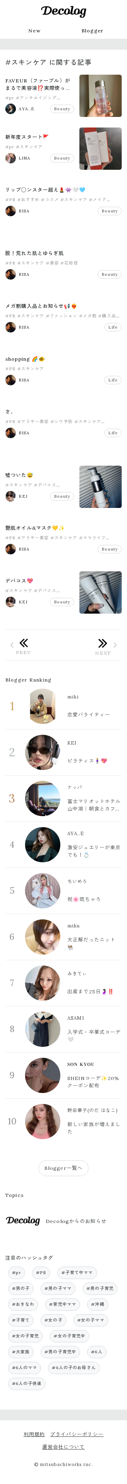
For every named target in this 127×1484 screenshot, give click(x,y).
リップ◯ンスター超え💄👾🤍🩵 (45, 190)
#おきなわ (23, 1304)
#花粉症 (69, 263)
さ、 (10, 412)
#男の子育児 (100, 1288)
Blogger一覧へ (63, 1168)
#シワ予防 (61, 421)
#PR (10, 199)
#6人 (96, 1351)
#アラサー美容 (33, 421)
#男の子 (21, 1288)
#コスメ (50, 199)
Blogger (92, 30)
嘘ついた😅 (19, 475)
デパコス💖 (19, 581)
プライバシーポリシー (76, 1434)
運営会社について (63, 1447)
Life (113, 327)
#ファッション (62, 315)
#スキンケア (29, 146)
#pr (9, 97)
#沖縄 (97, 1304)
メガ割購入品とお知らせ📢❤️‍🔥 (41, 306)
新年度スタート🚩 (27, 137)
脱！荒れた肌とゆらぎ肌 (34, 253)
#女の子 (53, 1320)
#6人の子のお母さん (74, 1367)
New (34, 30)
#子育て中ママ (77, 1272)
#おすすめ (28, 199)
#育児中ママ (62, 1304)
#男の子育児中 (60, 1351)
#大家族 (21, 1351)
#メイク (98, 199)
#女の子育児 (25, 1336)
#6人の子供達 (27, 1383)
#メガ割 (88, 315)
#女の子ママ (90, 1320)
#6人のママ (24, 1367)
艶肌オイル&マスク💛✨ (35, 528)
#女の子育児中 (69, 1336)
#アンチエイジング (36, 97)
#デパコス (45, 485)
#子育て (21, 1320)
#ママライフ (92, 537)
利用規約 (34, 1434)
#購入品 (107, 315)
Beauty (62, 108)
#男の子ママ (58, 1288)
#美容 (52, 263)
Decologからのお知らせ (76, 1221)
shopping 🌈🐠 (25, 359)
